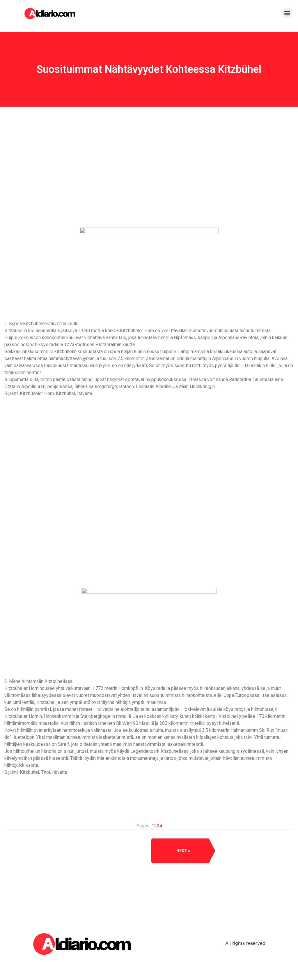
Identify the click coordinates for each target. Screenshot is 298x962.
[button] (287, 13)
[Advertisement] (149, 189)
